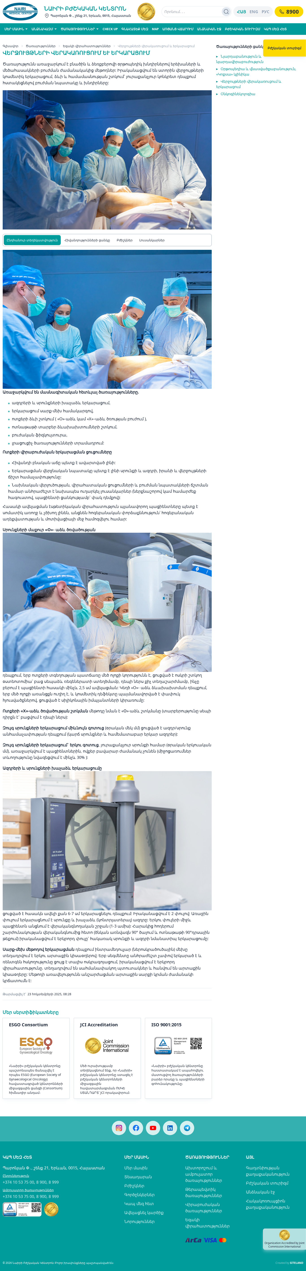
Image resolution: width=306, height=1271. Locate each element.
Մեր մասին (135, 1167)
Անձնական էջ (260, 1192)
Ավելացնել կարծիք (144, 1212)
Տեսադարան (138, 1176)
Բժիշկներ (125, 240)
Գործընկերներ (139, 1194)
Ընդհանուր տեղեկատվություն (32, 240)
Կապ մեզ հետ (139, 1203)
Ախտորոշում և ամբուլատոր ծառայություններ (203, 1174)
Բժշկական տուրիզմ (267, 1183)
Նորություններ (139, 1221)
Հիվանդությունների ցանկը (87, 240)
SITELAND (296, 1263)
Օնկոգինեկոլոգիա (235, 93)
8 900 (41, 1182)
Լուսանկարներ (152, 240)
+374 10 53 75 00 (18, 1182)
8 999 (54, 1182)
